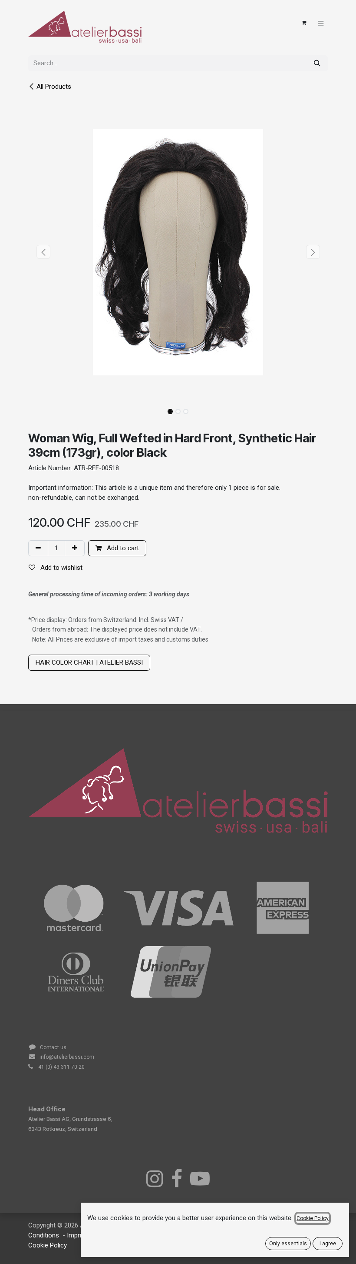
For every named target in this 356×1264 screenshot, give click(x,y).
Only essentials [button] (288, 1244)
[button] (43, 252)
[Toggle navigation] (321, 23)
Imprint (78, 1235)
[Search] (317, 63)
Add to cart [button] (122, 548)
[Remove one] (38, 548)
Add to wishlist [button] (60, 568)
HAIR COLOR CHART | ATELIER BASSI (89, 662)
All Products (53, 86)
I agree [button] (328, 1244)
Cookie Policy (47, 1245)
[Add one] (75, 548)
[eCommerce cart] (303, 23)
